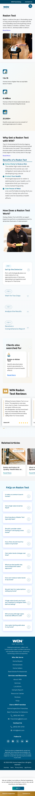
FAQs (17, 701)
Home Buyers (17, 661)
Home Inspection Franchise (17, 708)
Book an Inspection (9, 793)
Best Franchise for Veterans (17, 712)
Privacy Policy (19, 767)
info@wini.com (18, 730)
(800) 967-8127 (18, 715)
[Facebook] (13, 741)
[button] (17, 495)
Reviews (17, 697)
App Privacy (27, 767)
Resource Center (17, 693)
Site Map (6, 767)
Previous (26, 347)
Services (17, 683)
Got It (18, 788)
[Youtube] (27, 741)
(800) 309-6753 (18, 727)
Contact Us (28, 1)
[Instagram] (8, 741)
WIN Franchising (16, 1)
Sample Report (17, 690)
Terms (12, 767)
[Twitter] (17, 741)
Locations (17, 686)
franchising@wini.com (18, 719)
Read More (6, 30)
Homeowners (17, 665)
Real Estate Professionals (17, 672)
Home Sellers (17, 668)
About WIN (17, 679)
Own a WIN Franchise (17, 705)
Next (30, 347)
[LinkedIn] (22, 741)
